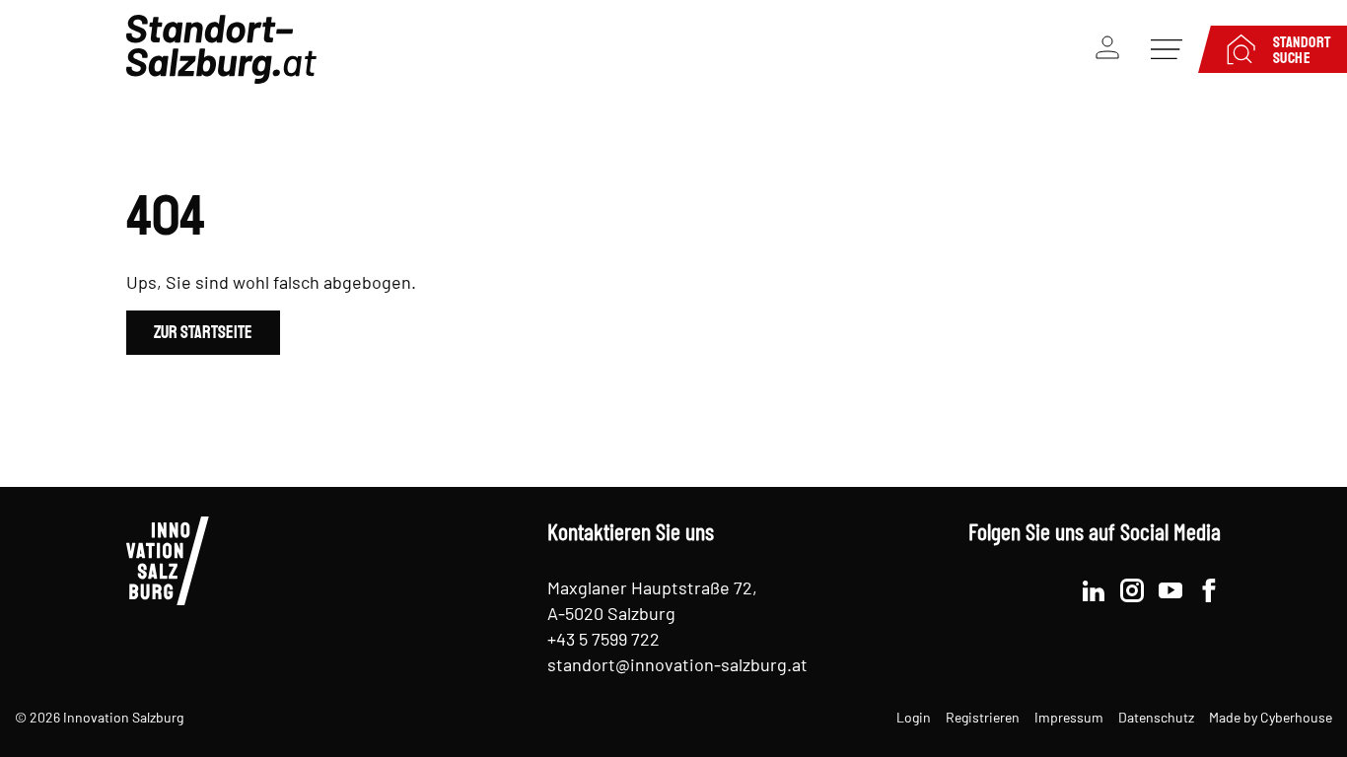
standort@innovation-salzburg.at (677, 664)
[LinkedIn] (1093, 588)
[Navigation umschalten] (1166, 49)
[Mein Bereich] (1107, 49)
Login (913, 717)
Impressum (1068, 717)
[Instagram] (1132, 588)
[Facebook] (1209, 588)
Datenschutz (1156, 717)
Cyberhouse (1296, 717)
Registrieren (983, 717)
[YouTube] (1170, 588)
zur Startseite (203, 331)
